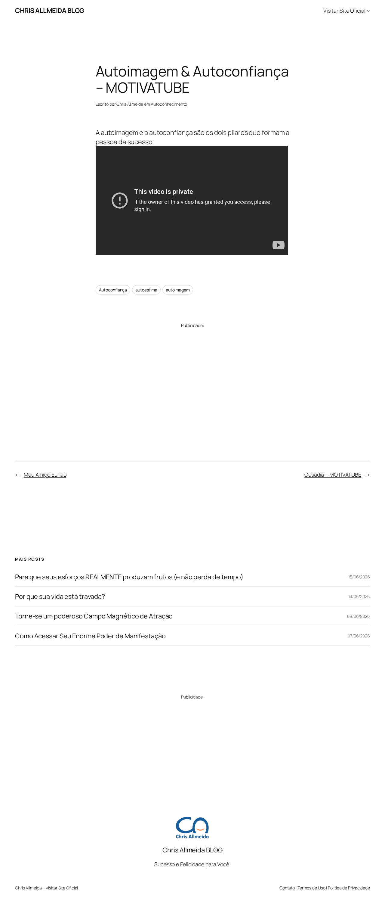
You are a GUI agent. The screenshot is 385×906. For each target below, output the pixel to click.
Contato (287, 888)
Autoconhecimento (169, 104)
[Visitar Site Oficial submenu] (368, 10)
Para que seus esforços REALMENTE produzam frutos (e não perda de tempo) (129, 577)
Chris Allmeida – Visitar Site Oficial (46, 888)
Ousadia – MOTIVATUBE (332, 474)
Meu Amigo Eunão (45, 474)
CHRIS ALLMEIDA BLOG (49, 10)
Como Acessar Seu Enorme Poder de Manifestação (90, 636)
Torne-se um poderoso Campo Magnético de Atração (94, 616)
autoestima (146, 290)
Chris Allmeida (129, 104)
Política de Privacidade (349, 888)
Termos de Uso (311, 888)
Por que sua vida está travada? (60, 596)
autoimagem (178, 290)
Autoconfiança (113, 290)
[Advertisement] (193, 376)
